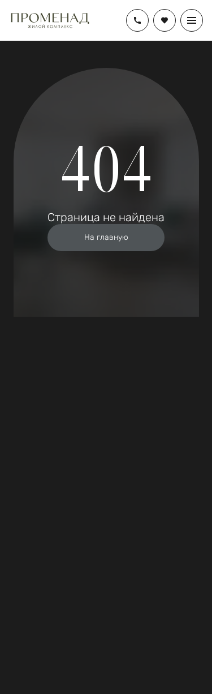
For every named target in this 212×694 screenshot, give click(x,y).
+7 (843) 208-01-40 (137, 20)
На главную (106, 237)
